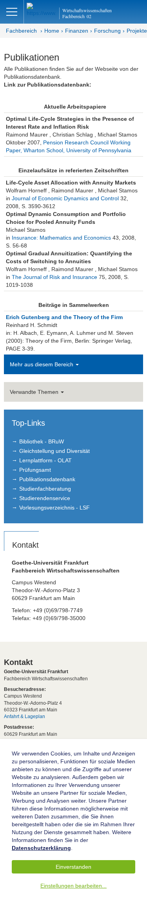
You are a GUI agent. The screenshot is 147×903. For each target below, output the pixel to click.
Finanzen (76, 31)
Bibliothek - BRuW (41, 441)
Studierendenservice (44, 498)
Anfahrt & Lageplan (24, 716)
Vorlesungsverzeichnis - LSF (54, 507)
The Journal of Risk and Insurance (54, 277)
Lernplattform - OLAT (45, 460)
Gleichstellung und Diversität (54, 451)
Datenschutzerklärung (41, 848)
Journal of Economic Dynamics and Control (65, 198)
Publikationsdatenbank (47, 479)
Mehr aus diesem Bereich (42, 364)
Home (51, 31)
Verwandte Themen (35, 392)
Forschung (107, 31)
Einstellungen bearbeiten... (73, 886)
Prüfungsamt (35, 470)
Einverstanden (73, 867)
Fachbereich (21, 31)
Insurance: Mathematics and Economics (61, 238)
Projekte (137, 31)
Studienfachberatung (45, 489)
